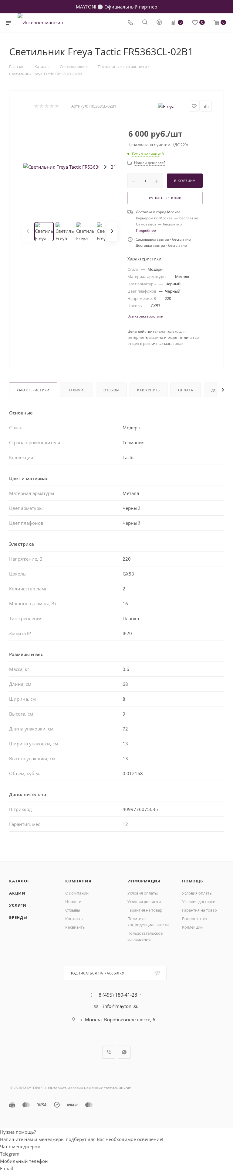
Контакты (74, 918)
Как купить (148, 390)
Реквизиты (75, 927)
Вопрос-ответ (195, 918)
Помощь (192, 881)
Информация (143, 881)
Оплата (185, 390)
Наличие (77, 390)
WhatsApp (124, 1052)
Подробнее (146, 230)
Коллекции (192, 927)
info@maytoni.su (121, 1006)
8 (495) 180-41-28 (118, 994)
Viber (108, 1052)
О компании (77, 893)
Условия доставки (144, 901)
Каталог (19, 881)
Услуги (17, 905)
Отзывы (111, 390)
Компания (78, 881)
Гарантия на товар (144, 910)
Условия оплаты (142, 893)
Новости (73, 901)
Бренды (18, 917)
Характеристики (33, 390)
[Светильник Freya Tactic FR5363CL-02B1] (69, 167)
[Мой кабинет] (159, 23)
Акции (17, 893)
